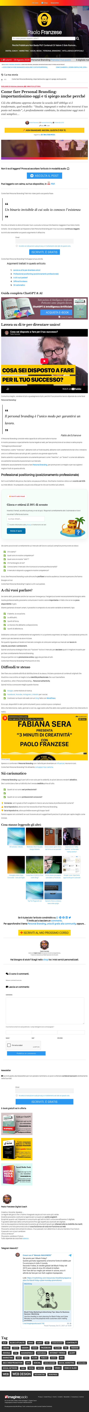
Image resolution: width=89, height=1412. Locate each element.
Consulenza (74, 1397)
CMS (47, 1343)
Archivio (81, 1397)
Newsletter (67, 1397)
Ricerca (53, 1358)
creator (15, 1348)
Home (6, 64)
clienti (39, 1343)
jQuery (72, 1353)
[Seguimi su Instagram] (43, 135)
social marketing (66, 1363)
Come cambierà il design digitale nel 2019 (71, 67)
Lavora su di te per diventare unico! (26, 270)
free (65, 1348)
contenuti (71, 1342)
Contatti (60, 1397)
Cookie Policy (47, 1397)
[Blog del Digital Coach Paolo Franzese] (44, 26)
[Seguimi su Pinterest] (53, 135)
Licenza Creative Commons (44, 1406)
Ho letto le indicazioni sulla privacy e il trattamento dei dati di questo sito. (45, 246)
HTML (15, 1353)
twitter (40, 1368)
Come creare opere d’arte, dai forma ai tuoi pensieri (53, 848)
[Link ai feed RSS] (54, 135)
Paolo (44, 31)
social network (10, 1368)
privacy (28, 525)
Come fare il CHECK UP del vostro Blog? (34, 876)
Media (19, 1358)
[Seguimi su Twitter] (51, 135)
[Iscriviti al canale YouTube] (45, 135)
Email (17, 237)
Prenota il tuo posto (41, 59)
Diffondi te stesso (20, 281)
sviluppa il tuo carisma (44, 767)
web (6, 1374)
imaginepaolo (27, 1353)
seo (61, 1357)
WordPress (51, 698)
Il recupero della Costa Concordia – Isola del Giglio (16, 876)
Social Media (35, 51)
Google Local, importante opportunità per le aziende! (71, 876)
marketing (8, 1357)
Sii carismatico (19, 285)
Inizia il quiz (16, 531)
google (6, 1353)
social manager (49, 1363)
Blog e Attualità (17, 1343)
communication (57, 1343)
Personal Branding (52, 51)
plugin (34, 1358)
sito (28, 1363)
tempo (23, 1368)
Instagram (27, 694)
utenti (48, 1368)
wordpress (53, 1374)
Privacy (40, 1397)
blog (37, 698)
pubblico (44, 1358)
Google (10, 691)
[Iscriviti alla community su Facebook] (41, 135)
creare (6, 1348)
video (57, 1368)
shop (45, 959)
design (25, 1347)
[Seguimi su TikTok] (46, 135)
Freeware (74, 1348)
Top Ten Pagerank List (35, 901)
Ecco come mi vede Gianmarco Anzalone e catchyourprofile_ (25, 67)
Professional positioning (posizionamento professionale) (36, 274)
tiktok (31, 1368)
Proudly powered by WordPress (13, 1406)
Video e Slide (70, 1368)
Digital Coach (11, 51)
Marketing (24, 51)
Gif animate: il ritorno (16, 847)
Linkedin (35, 694)
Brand (30, 1343)
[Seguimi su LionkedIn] (48, 135)
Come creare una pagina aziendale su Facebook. (53, 876)
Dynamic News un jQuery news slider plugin (53, 902)
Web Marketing (40, 1374)
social (37, 1362)
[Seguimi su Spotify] (49, 135)
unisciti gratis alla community (61, 923)
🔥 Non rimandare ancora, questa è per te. (44, 130)
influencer (60, 763)
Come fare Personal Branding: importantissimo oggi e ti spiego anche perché (39, 79)
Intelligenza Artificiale (73, 51)
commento (56, 920)
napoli (26, 1358)
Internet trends (57, 1353)
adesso (26, 1238)
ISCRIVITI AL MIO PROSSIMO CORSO (46, 932)
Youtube (19, 694)
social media (82, 1363)
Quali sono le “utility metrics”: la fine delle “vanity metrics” (72, 849)
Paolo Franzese (34, 122)
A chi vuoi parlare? (20, 277)
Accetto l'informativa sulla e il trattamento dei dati (27, 525)
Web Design (22, 1374)
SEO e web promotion (12, 1363)
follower (57, 1348)
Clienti (54, 1397)
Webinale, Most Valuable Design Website (35, 848)
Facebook (11, 694)
